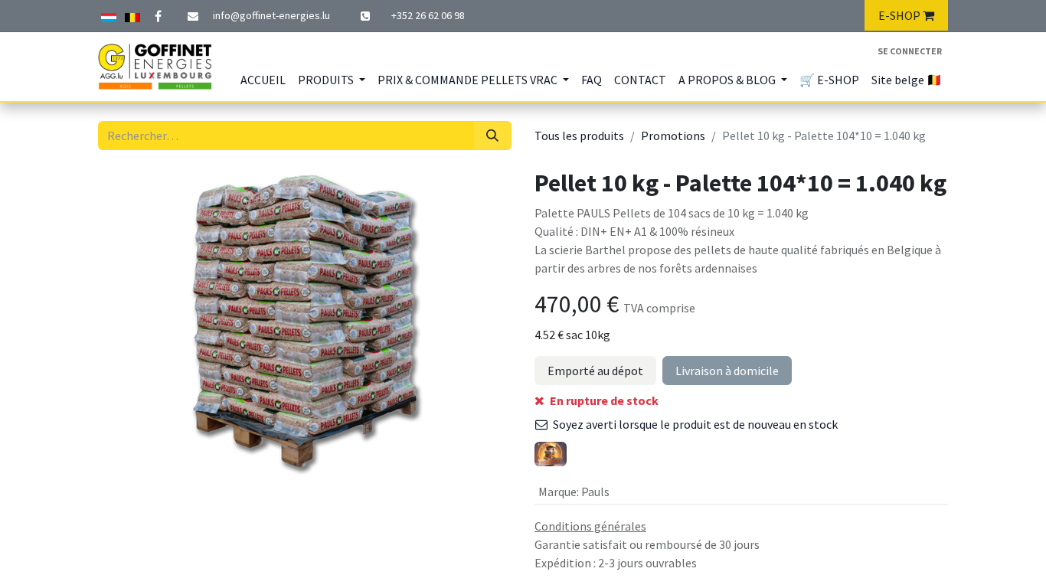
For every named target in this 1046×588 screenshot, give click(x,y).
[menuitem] (263, 79)
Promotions (673, 135)
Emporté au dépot (595, 370)
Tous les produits (579, 135)
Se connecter (910, 51)
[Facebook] (157, 16)
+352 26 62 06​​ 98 (428, 15)
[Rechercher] (492, 135)
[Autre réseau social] (108, 15)
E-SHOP (900, 15)
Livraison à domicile (727, 370)
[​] (367, 16)
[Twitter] (132, 15)
